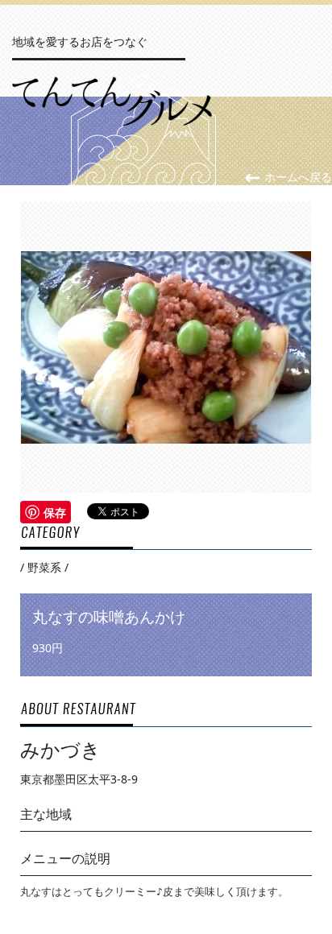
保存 (55, 512)
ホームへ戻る (296, 176)
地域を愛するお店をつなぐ (79, 41)
